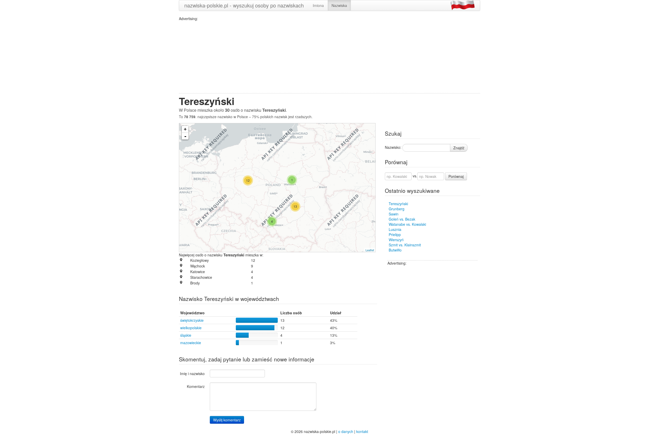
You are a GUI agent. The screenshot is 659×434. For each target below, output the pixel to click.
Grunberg (396, 208)
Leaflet (370, 250)
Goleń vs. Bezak (402, 219)
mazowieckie (190, 342)
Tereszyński (398, 203)
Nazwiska (339, 5)
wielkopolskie (191, 327)
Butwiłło (395, 250)
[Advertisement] (329, 57)
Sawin (393, 213)
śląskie (185, 335)
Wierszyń (396, 239)
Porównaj (456, 176)
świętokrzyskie (192, 320)
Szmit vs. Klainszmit (405, 244)
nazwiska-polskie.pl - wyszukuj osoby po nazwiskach (244, 5)
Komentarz (196, 386)
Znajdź (458, 147)
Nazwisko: (393, 147)
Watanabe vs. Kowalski (407, 224)
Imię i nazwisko (192, 373)
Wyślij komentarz (227, 419)
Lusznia (395, 229)
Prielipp (395, 234)
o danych (345, 431)
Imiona (318, 5)
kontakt (362, 431)
